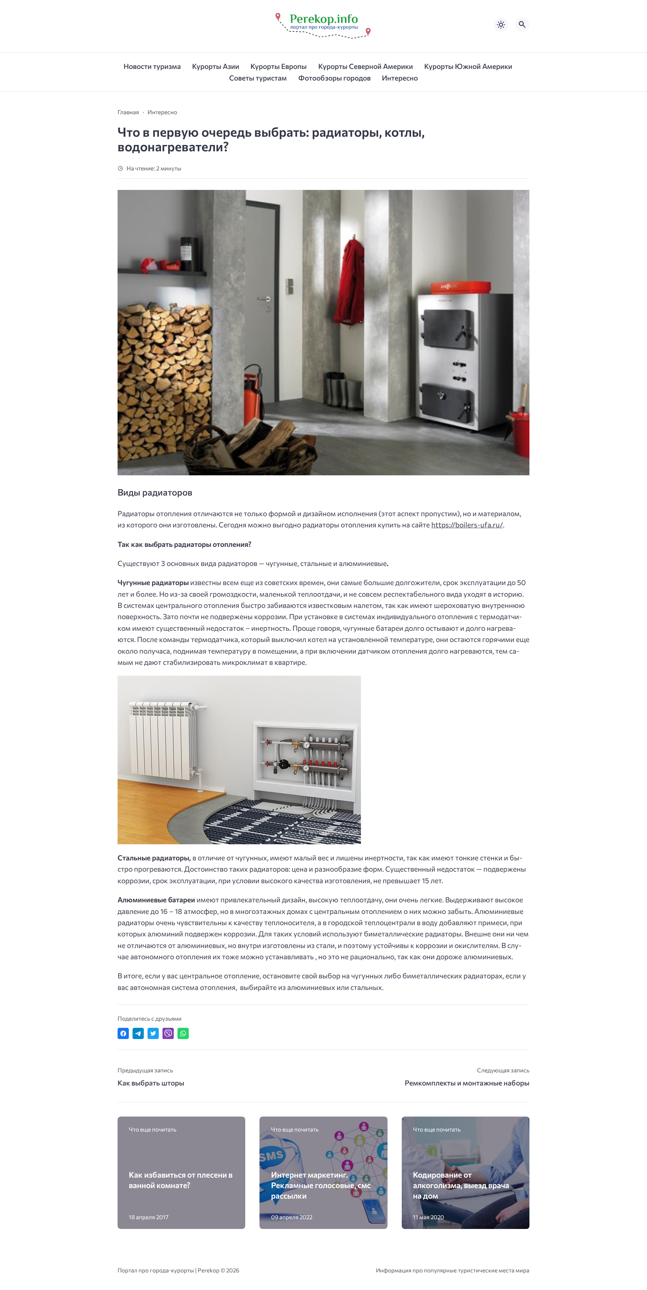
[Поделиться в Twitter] (153, 1033)
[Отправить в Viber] (168, 1033)
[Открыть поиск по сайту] (522, 25)
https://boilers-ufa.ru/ (467, 524)
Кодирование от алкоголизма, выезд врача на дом (461, 1185)
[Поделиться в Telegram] (138, 1033)
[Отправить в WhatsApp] (183, 1033)
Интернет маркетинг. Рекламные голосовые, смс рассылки (321, 1185)
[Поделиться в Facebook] (123, 1033)
